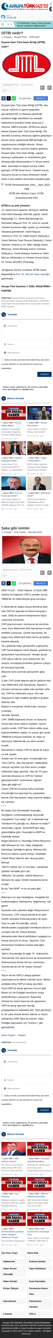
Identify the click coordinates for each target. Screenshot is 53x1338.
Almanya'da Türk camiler (35, 298)
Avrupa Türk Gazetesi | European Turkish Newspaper (26, 1322)
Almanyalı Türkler (8, 301)
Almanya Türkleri (18, 298)
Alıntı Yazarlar (20, 532)
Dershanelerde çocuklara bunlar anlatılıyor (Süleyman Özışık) (12, 1234)
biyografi (19, 301)
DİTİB (25, 301)
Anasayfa (8, 37)
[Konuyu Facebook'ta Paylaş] (3, 98)
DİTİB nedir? (44, 301)
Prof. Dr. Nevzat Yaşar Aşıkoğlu (32, 274)
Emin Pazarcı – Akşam (13, 1035)
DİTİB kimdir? (33, 301)
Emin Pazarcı (21, 1042)
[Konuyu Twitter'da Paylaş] (9, 98)
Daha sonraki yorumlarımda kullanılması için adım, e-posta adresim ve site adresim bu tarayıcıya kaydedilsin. (25, 364)
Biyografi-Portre (20, 37)
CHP (13, 1042)
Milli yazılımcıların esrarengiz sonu (38, 1232)
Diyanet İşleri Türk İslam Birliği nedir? (15, 304)
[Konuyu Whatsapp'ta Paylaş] (14, 98)
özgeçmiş (10, 307)
